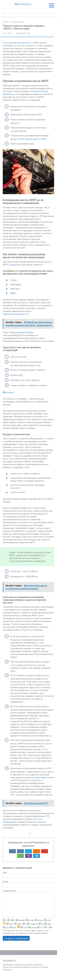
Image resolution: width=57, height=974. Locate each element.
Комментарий (9, 890)
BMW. (13, 292)
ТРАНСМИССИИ (23, 33)
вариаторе (15, 264)
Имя (5, 872)
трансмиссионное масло (19, 42)
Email (6, 881)
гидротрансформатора (13, 313)
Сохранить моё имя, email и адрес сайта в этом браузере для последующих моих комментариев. (26, 931)
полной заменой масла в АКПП (32, 138)
